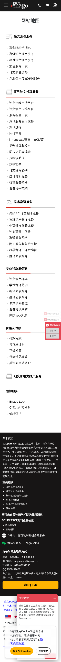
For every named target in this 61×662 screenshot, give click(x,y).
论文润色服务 (23, 36)
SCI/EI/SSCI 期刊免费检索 (18, 520)
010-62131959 (22, 565)
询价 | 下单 (30, 584)
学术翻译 (33, 451)
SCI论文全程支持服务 (16, 504)
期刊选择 (15, 127)
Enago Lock (17, 401)
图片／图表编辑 (20, 152)
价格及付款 (13, 328)
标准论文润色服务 (21, 60)
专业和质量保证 (16, 268)
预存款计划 (17, 344)
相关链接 (9, 529)
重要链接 (8, 482)
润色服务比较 (18, 66)
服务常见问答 (18, 309)
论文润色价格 (18, 72)
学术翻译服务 (23, 202)
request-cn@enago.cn (26, 561)
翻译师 (30, 460)
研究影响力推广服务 (28, 376)
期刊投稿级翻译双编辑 (17, 495)
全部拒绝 (43, 651)
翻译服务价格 (18, 237)
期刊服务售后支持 (21, 121)
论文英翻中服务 (20, 231)
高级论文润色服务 (21, 54)
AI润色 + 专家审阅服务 (24, 78)
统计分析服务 (18, 176)
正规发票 (15, 350)
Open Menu (6, 5)
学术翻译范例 (18, 285)
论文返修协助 (18, 170)
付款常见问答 (18, 357)
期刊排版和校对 (20, 145)
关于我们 (8, 438)
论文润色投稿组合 (21, 109)
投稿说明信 (17, 158)
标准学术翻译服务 (21, 219)
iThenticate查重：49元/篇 (26, 139)
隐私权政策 (10, 525)
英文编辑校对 (19, 451)
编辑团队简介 (18, 291)
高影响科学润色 (20, 47)
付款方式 (15, 338)
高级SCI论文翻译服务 (24, 213)
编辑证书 (15, 414)
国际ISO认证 (18, 315)
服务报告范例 (18, 188)
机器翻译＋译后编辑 (23, 250)
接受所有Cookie (22, 651)
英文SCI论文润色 (13, 601)
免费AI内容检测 (19, 407)
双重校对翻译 (12, 500)
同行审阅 (15, 133)
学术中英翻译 (14, 606)
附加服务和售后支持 (23, 244)
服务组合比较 (18, 115)
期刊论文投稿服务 (26, 91)
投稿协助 (15, 164)
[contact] (39, 5)
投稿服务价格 (18, 182)
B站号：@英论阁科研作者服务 (26, 535)
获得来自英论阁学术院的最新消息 (22, 514)
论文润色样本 (18, 279)
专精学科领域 (18, 303)
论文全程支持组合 (21, 103)
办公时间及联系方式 (15, 551)
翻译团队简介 (18, 256)
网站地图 (10, 508)
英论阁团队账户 (20, 363)
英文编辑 (12, 460)
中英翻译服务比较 (21, 225)
